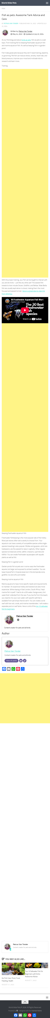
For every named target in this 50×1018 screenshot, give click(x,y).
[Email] (21, 660)
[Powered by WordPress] (17, 1010)
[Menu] (47, 3)
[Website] (24, 660)
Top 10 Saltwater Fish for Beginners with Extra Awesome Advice (34, 974)
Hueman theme (37, 1011)
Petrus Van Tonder (11, 23)
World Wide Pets (9, 3)
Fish (3, 9)
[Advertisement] (25, 173)
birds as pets (26, 40)
